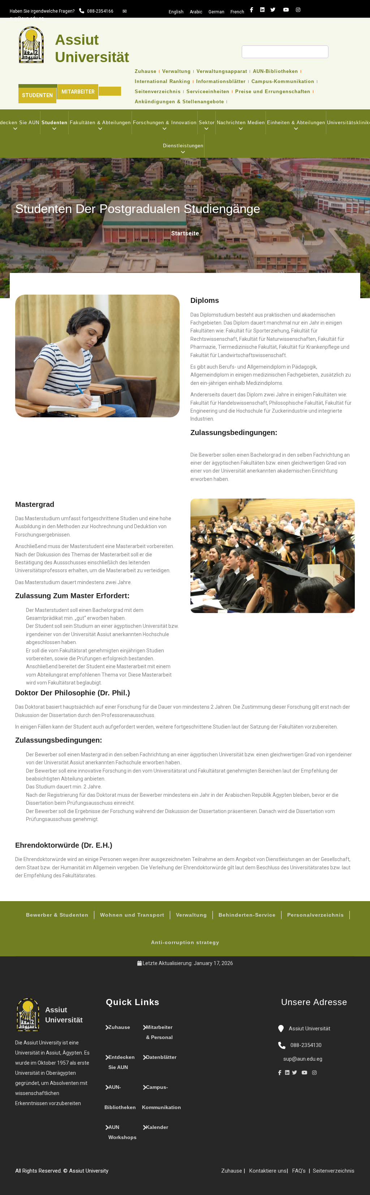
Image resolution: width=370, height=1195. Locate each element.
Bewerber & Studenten (57, 915)
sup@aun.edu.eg (27, 18)
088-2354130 (306, 1045)
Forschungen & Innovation (165, 122)
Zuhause (145, 71)
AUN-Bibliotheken (275, 71)
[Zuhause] (133, 1174)
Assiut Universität (308, 1028)
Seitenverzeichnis (158, 91)
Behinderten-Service (247, 915)
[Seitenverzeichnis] (112, 1174)
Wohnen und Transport (132, 915)
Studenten (37, 95)
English (176, 11)
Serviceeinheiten (207, 91)
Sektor (207, 122)
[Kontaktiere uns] (126, 1174)
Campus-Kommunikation (282, 81)
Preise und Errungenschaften (272, 91)
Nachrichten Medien (241, 122)
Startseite (185, 233)
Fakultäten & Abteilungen (100, 122)
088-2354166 (100, 11)
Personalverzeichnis (315, 915)
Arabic (196, 11)
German (216, 11)
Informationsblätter (221, 81)
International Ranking (162, 81)
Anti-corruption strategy (185, 942)
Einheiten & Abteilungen (296, 122)
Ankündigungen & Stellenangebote (179, 101)
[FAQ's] (119, 1174)
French (237, 11)
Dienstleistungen (183, 145)
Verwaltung (176, 71)
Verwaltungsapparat (222, 71)
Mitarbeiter (78, 92)
